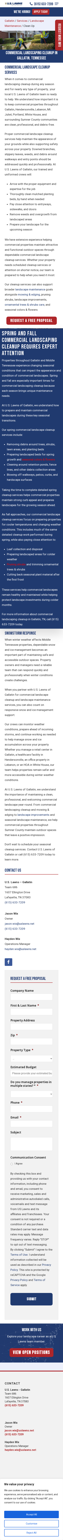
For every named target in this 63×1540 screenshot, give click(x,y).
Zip (14, 1035)
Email (15, 1117)
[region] (31, 1509)
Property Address (22, 1020)
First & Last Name (24, 1005)
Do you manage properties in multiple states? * (31, 1084)
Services (22, 20)
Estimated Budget (23, 1067)
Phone (16, 1103)
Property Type (21, 1050)
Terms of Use (19, 1254)
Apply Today (41, 12)
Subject (15, 1132)
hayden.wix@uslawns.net (20, 949)
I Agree (19, 1163)
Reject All (31, 1532)
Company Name (22, 991)
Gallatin (9, 20)
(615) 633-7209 (43, 4)
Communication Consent (28, 1157)
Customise (31, 1523)
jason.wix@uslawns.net (19, 923)
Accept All (31, 1514)
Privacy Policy (19, 1280)
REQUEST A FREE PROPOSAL (31, 320)
